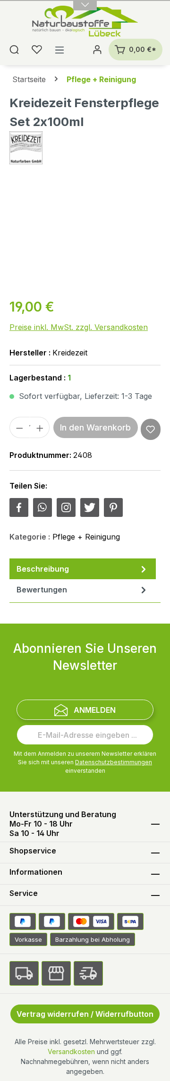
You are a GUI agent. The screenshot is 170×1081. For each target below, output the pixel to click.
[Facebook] (19, 507)
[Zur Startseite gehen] (85, 22)
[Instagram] (66, 507)
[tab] (82, 568)
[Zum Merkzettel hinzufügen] (150, 429)
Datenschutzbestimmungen (113, 762)
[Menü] (59, 49)
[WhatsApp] (42, 507)
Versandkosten (71, 1051)
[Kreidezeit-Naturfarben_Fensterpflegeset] (85, 236)
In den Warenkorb (95, 427)
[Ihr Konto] (97, 49)
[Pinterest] (113, 507)
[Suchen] (14, 49)
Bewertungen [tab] (42, 589)
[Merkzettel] (37, 49)
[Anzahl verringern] (19, 427)
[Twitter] (89, 507)
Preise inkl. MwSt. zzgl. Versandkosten (78, 327)
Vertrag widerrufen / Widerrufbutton (85, 1014)
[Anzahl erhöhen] (40, 427)
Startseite (29, 79)
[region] (85, 236)
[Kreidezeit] (85, 147)
